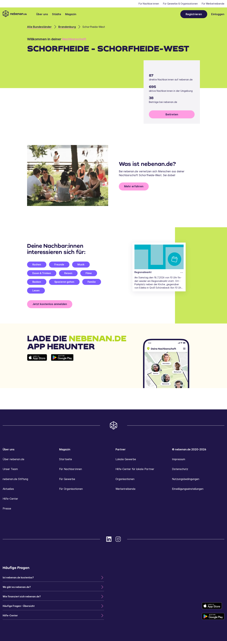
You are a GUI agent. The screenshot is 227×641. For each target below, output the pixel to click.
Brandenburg (67, 26)
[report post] (182, 273)
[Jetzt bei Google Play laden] (62, 371)
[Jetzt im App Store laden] (37, 371)
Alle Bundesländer (39, 26)
